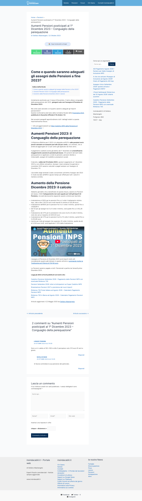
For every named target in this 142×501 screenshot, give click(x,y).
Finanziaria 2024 (78, 113)
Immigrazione (93, 474)
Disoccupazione (93, 466)
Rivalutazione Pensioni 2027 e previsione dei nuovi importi (51, 287)
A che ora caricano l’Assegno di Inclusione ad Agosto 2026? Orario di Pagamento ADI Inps (104, 79)
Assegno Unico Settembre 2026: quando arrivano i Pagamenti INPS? (102, 87)
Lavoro (90, 470)
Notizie (66, 3)
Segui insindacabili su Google (59, 44)
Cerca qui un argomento (101, 61)
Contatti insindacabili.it (106, 3)
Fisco (90, 468)
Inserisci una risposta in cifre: (41, 423)
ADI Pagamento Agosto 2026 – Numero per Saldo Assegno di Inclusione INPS (104, 71)
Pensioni (75, 3)
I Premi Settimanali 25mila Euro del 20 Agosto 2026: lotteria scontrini (104, 94)
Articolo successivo (81, 313)
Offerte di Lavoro (63, 483)
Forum (83, 3)
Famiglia (91, 464)
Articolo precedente (35, 313)
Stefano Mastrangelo (67, 301)
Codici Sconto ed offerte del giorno (69, 481)
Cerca (112, 64)
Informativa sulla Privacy (65, 485)
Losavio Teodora (40, 341)
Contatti (60, 469)
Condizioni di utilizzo (64, 475)
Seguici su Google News (66, 477)
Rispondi (81, 355)
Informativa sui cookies (65, 487)
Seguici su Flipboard (64, 479)
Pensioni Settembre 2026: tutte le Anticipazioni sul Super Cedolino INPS (56, 284)
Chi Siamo (91, 3)
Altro (90, 476)
